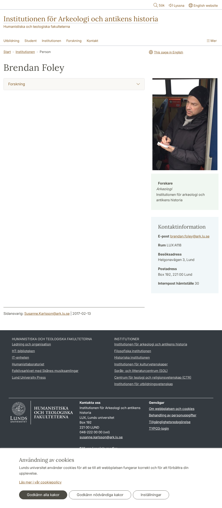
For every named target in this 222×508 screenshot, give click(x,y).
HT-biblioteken (23, 351)
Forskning (74, 41)
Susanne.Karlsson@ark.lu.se (47, 313)
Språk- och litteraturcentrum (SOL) (141, 371)
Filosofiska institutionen (132, 351)
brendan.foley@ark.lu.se (189, 236)
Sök (162, 5)
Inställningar (151, 495)
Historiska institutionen (132, 357)
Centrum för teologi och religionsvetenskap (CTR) (152, 377)
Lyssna (179, 5)
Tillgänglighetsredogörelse (170, 422)
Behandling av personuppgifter (172, 415)
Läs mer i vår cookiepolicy (40, 482)
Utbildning (11, 41)
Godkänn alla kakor (43, 495)
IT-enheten (20, 357)
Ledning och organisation (31, 344)
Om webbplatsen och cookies (171, 409)
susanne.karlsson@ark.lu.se (101, 437)
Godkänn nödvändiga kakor (100, 495)
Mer (213, 41)
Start (7, 52)
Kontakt (92, 41)
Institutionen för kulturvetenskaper (141, 364)
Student (30, 41)
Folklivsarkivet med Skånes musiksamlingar (45, 371)
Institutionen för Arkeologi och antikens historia (80, 18)
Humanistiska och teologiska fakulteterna (36, 26)
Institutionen (51, 41)
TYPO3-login (159, 428)
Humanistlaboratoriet (28, 364)
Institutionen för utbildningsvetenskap (143, 384)
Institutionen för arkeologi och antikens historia (150, 344)
